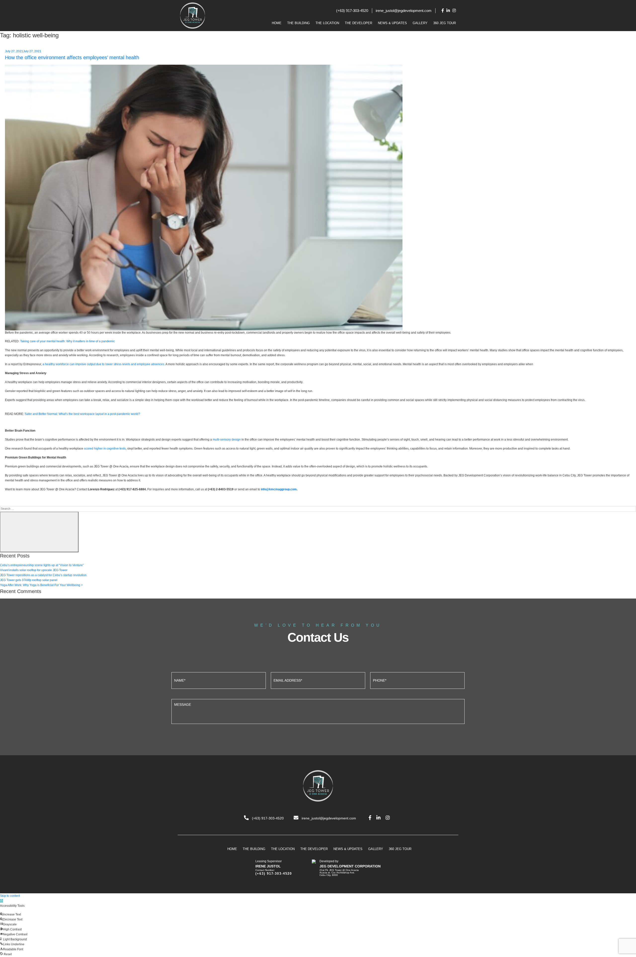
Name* (218, 680)
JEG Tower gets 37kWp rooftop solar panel (28, 580)
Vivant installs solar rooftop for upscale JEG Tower (33, 570)
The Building (298, 23)
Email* (318, 680)
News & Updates (392, 23)
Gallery (420, 23)
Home (276, 23)
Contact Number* (417, 680)
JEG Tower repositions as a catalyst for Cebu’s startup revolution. (43, 575)
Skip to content (10, 896)
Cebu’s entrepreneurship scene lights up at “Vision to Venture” (42, 565)
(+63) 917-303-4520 (352, 10)
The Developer (358, 23)
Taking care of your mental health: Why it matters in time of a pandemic (67, 341)
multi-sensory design (227, 439)
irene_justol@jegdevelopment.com (404, 10)
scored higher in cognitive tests (105, 448)
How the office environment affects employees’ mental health (72, 57)
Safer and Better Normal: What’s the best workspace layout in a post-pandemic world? (82, 414)
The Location (327, 23)
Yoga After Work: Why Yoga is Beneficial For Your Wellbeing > (41, 585)
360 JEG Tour (444, 23)
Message (318, 711)
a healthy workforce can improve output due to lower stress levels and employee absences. (103, 364)
